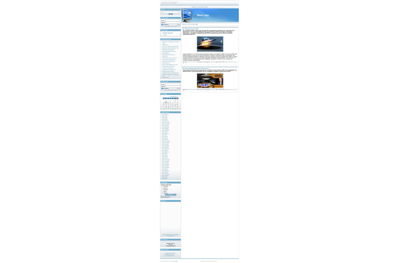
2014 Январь (165, 128)
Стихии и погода (166, 68)
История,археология (167, 51)
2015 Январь (165, 147)
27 (170, 108)
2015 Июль (165, 156)
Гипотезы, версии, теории (169, 46)
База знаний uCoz (170, 255)
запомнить (166, 24)
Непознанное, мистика (168, 58)
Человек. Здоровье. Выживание (170, 74)
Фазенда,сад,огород (167, 71)
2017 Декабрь (165, 173)
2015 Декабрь (165, 164)
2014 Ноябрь (165, 144)
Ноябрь (193, 24)
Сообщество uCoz (170, 254)
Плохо (165, 191)
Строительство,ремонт (168, 69)
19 (168, 106)
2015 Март (164, 150)
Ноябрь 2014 (173, 96)
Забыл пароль (167, 26)
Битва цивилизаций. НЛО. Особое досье (196, 68)
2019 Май (164, 178)
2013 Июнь (165, 117)
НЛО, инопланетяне (167, 59)
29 (175, 108)
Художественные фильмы (169, 72)
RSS (175, 3)
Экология (164, 77)
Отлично (165, 186)
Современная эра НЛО (191, 29)
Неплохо (165, 189)
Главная (193, 6)
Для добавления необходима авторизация (170, 235)
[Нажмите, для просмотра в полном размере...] (210, 51)
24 (163, 108)
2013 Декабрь (165, 127)
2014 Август (165, 139)
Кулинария (165, 53)
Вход (206, 6)
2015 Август (165, 158)
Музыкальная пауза (167, 54)
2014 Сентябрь (166, 141)
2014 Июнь (165, 136)
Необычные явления (167, 61)
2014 (188, 24)
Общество (165, 63)
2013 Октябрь (165, 124)
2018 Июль (165, 176)
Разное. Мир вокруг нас (168, 64)
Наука (164, 56)
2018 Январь (165, 175)
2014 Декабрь (165, 145)
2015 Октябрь (165, 161)
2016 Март (164, 169)
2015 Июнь (165, 155)
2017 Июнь (165, 172)
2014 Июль (165, 138)
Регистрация (200, 6)
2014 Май (164, 134)
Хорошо (165, 188)
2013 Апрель (165, 114)
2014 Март (164, 131)
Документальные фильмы (169, 48)
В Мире (164, 44)
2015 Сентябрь (166, 159)
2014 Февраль (165, 130)
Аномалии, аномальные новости (170, 41)
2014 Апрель (165, 133)
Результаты (164, 195)
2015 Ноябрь (165, 162)
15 (175, 104)
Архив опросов (172, 195)
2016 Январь (165, 166)
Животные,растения (167, 49)
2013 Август (165, 120)
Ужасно (165, 193)
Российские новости (167, 66)
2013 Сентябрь (166, 122)
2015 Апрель (165, 152)
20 (170, 106)
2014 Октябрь (165, 142)
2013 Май (164, 116)
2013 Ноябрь (165, 125)
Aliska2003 (213, 61)
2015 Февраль (165, 148)
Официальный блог (170, 253)
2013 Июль (165, 119)
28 (173, 108)
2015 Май (164, 153)
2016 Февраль (165, 167)
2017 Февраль (165, 170)
